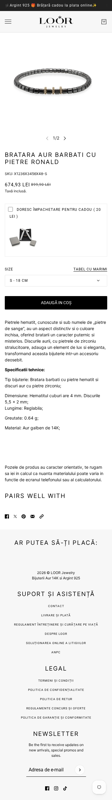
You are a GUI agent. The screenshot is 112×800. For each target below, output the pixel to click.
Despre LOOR (56, 633)
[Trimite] (80, 770)
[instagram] (56, 788)
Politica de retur (56, 699)
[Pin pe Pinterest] (23, 516)
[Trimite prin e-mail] (32, 516)
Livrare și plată (56, 615)
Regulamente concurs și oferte (56, 708)
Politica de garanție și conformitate (56, 717)
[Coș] (104, 21)
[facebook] (47, 788)
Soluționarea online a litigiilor (56, 643)
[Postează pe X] (15, 516)
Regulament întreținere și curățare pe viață (56, 624)
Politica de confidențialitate (56, 689)
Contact (56, 606)
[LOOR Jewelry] (56, 22)
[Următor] (64, 138)
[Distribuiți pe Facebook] (7, 516)
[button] (41, 516)
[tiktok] (65, 788)
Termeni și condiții (56, 680)
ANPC (56, 652)
